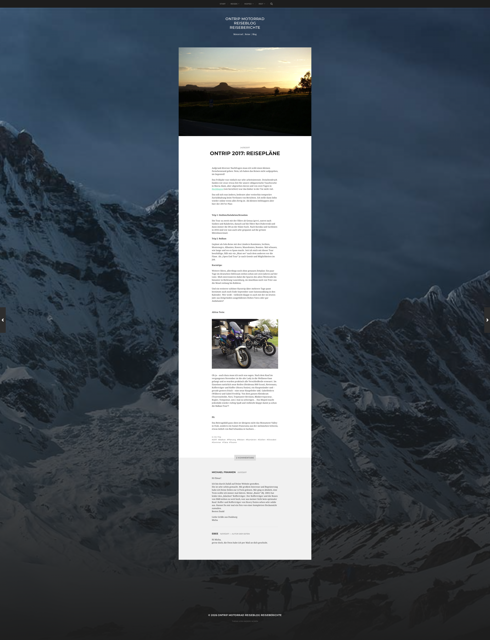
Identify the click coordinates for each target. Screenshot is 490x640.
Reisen (234, 4)
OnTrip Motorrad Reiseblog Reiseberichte (245, 23)
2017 (215, 440)
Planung (232, 440)
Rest (261, 4)
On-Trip (217, 437)
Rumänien (252, 440)
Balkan (222, 440)
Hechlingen (217, 189)
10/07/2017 (224, 534)
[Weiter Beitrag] (487, 320)
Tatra (226, 442)
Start (223, 4)
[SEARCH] (271, 4)
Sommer (217, 442)
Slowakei (272, 440)
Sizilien (262, 440)
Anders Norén (250, 621)
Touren (233, 442)
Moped (248, 4)
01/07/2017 (242, 472)
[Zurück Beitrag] (3, 320)
